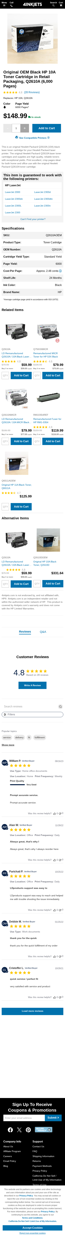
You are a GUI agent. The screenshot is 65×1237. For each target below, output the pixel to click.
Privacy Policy (39, 1170)
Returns (36, 1161)
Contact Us (38, 1146)
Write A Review (32, 685)
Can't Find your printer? (33, 219)
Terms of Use (39, 1184)
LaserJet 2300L (13, 205)
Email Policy (9, 1161)
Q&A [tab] (43, 631)
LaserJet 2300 (12, 212)
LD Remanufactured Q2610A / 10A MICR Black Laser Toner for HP (15, 421)
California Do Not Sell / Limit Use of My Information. (32, 1221)
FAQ (34, 1151)
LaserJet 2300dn (14, 199)
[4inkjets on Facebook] (10, 1130)
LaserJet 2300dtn (43, 199)
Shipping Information (43, 1156)
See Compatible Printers (32, 138)
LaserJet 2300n (42, 205)
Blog (5, 1166)
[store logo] (32, 4)
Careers (7, 1156)
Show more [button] (8, 745)
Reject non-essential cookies (33, 1233)
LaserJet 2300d (42, 192)
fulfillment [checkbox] (40, 737)
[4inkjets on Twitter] (19, 1130)
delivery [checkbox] (19, 737)
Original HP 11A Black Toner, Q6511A (17, 486)
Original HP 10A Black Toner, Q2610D (44, 563)
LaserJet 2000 (12, 192)
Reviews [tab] (25, 631)
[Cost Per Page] (60, 271)
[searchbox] (30, 706)
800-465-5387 (11, 6)
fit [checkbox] (29, 737)
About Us (8, 1146)
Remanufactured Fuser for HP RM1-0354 (47, 421)
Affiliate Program (12, 1151)
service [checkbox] (7, 737)
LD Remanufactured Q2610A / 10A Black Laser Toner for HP (15, 355)
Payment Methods (42, 1166)
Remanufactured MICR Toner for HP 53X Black (45, 355)
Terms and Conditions (32, 1218)
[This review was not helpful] (60, 813)
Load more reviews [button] (32, 1011)
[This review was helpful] (55, 813)
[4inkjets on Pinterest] (28, 1130)
